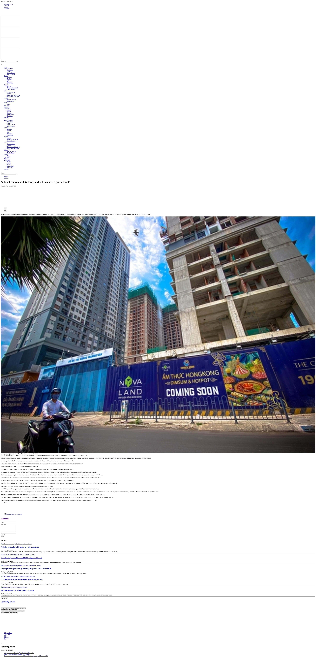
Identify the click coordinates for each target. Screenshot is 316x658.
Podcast (9, 113)
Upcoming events (8, 602)
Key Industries (11, 74)
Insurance (9, 82)
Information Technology (13, 95)
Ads (5, 636)
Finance (6, 76)
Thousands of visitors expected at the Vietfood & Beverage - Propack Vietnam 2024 (26, 656)
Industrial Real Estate (12, 87)
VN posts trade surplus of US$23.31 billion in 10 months (19, 653)
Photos (9, 110)
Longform (10, 116)
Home (5, 67)
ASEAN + (7, 107)
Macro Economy (8, 68)
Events (5, 102)
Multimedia (7, 108)
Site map (6, 7)
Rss (5, 639)
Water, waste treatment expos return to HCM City (17, 654)
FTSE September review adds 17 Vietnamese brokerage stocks (21, 579)
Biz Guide (6, 105)
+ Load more (4, 598)
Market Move (10, 101)
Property (6, 85)
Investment (10, 70)
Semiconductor (11, 92)
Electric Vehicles (11, 99)
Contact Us (7, 634)
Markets (9, 79)
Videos (9, 111)
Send (2, 536)
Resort (9, 86)
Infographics (10, 114)
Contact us (6, 8)
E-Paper (6, 117)
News (8, 104)
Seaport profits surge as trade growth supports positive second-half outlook (26, 569)
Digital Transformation (13, 96)
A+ (5, 211)
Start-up (9, 93)
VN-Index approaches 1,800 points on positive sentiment (20, 547)
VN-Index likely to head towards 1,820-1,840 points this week (21, 558)
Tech (5, 90)
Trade (8, 71)
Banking (9, 77)
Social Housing (11, 89)
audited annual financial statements (13, 514)
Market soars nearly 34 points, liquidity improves (17, 590)
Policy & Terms (8, 633)
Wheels (6, 98)
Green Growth (11, 73)
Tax (8, 80)
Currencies (10, 83)
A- (5, 208)
